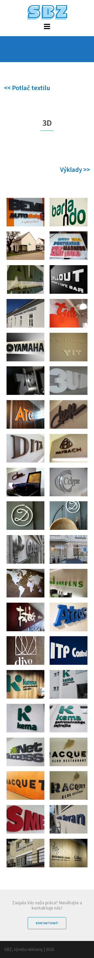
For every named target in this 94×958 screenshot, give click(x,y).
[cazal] (68, 414)
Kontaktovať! (47, 923)
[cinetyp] (68, 245)
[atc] (25, 414)
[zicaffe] (25, 380)
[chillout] (68, 279)
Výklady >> (75, 169)
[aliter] (25, 279)
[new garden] (68, 583)
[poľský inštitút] (25, 549)
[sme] (25, 819)
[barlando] (68, 212)
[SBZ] (47, 12)
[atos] (68, 617)
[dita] (25, 448)
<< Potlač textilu (27, 88)
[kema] (25, 684)
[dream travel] (25, 515)
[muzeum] (25, 313)
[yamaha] (25, 347)
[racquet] (68, 752)
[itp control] (68, 650)
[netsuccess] (25, 752)
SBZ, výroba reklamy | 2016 (29, 949)
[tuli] (68, 313)
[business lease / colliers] (68, 853)
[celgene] (68, 482)
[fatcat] (25, 617)
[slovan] (68, 819)
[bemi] (25, 212)
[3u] (68, 380)
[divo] (25, 650)
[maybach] (68, 448)
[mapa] (25, 583)
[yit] (68, 347)
